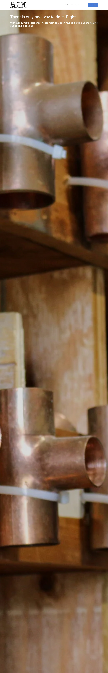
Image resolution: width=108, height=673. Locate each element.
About (79, 5)
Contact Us (93, 4)
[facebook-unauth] (84, 5)
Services (67, 5)
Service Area (74, 5)
